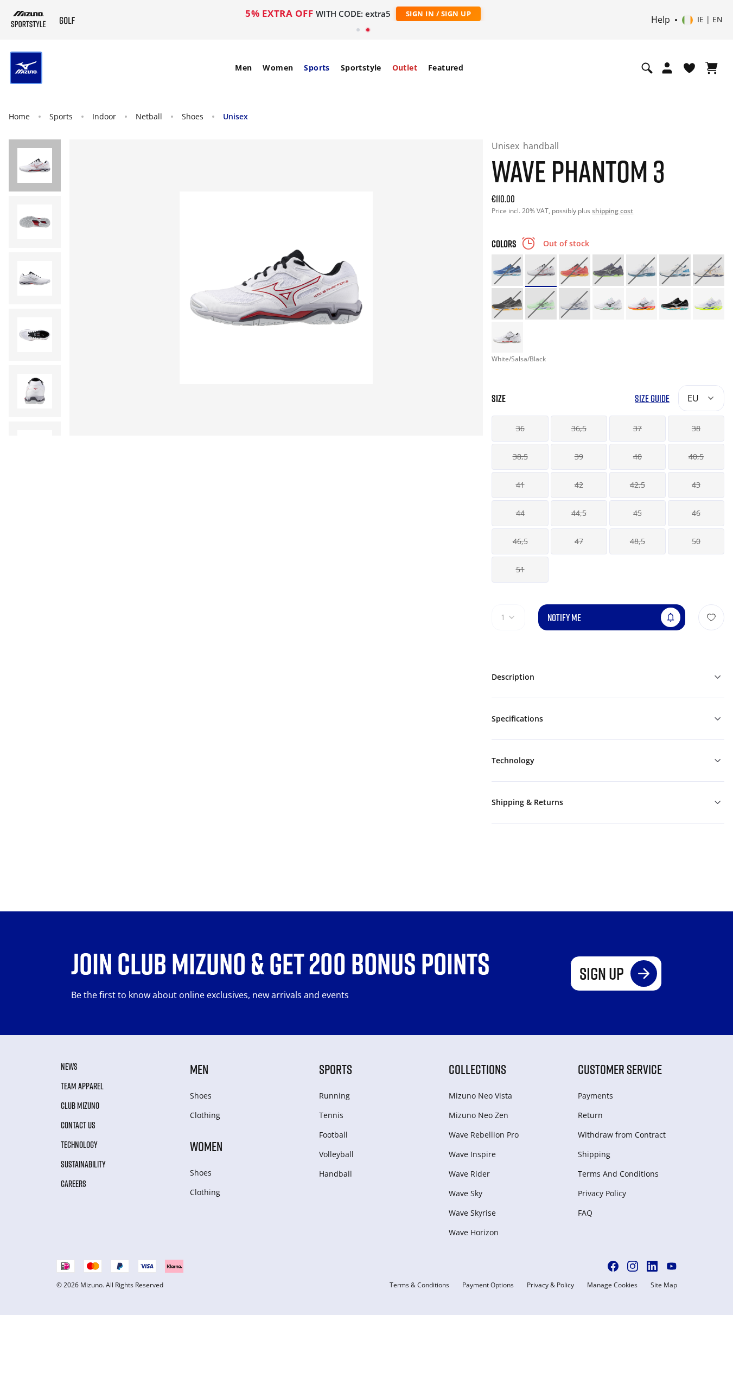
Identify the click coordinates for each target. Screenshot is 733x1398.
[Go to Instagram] (632, 1266)
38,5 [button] (520, 456)
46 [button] (696, 513)
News (69, 1066)
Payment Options (488, 1285)
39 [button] (579, 456)
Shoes (192, 116)
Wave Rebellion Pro (484, 1134)
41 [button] (520, 485)
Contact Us (78, 1125)
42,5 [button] (637, 485)
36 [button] (520, 428)
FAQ (585, 1213)
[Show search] (647, 68)
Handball (335, 1174)
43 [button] (696, 485)
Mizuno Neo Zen (478, 1115)
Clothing (205, 1115)
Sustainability (83, 1164)
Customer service (620, 1069)
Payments (595, 1095)
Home (19, 116)
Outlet (404, 67)
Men (243, 67)
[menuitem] (243, 68)
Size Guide (652, 398)
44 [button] (520, 513)
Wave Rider (469, 1174)
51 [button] (520, 569)
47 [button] (579, 541)
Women (278, 67)
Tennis (331, 1115)
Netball (149, 116)
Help (660, 20)
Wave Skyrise (472, 1213)
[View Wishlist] (689, 68)
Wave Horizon (474, 1232)
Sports (316, 67)
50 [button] (696, 541)
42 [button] (579, 485)
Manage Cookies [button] (612, 1285)
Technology (79, 1144)
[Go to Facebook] (613, 1266)
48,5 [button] (637, 541)
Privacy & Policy (550, 1285)
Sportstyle (361, 67)
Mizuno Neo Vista (480, 1095)
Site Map (664, 1285)
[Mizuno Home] (28, 19)
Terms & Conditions (419, 1285)
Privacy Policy (602, 1193)
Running (334, 1095)
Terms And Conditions (618, 1174)
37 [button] (637, 428)
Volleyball (336, 1154)
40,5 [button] (696, 456)
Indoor (104, 116)
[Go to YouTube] (671, 1266)
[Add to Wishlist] (711, 617)
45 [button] (637, 513)
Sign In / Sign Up (438, 13)
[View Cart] (711, 68)
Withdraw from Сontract (622, 1134)
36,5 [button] (579, 428)
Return (590, 1115)
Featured (445, 67)
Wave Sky (465, 1193)
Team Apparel (82, 1086)
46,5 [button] (520, 541)
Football (333, 1134)
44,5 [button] (579, 513)
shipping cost (612, 210)
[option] (507, 270)
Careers (73, 1183)
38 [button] (696, 428)
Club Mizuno (80, 1105)
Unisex (235, 116)
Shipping (594, 1154)
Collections (477, 1069)
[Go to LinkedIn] (652, 1266)
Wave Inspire (472, 1154)
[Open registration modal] (667, 68)
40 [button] (637, 456)
